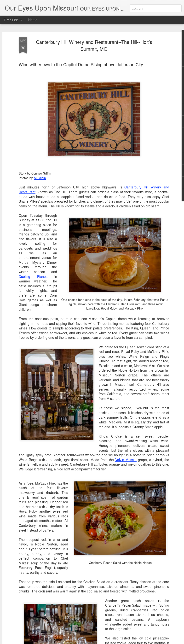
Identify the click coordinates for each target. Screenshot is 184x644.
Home (32, 19)
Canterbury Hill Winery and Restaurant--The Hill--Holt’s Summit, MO (94, 45)
